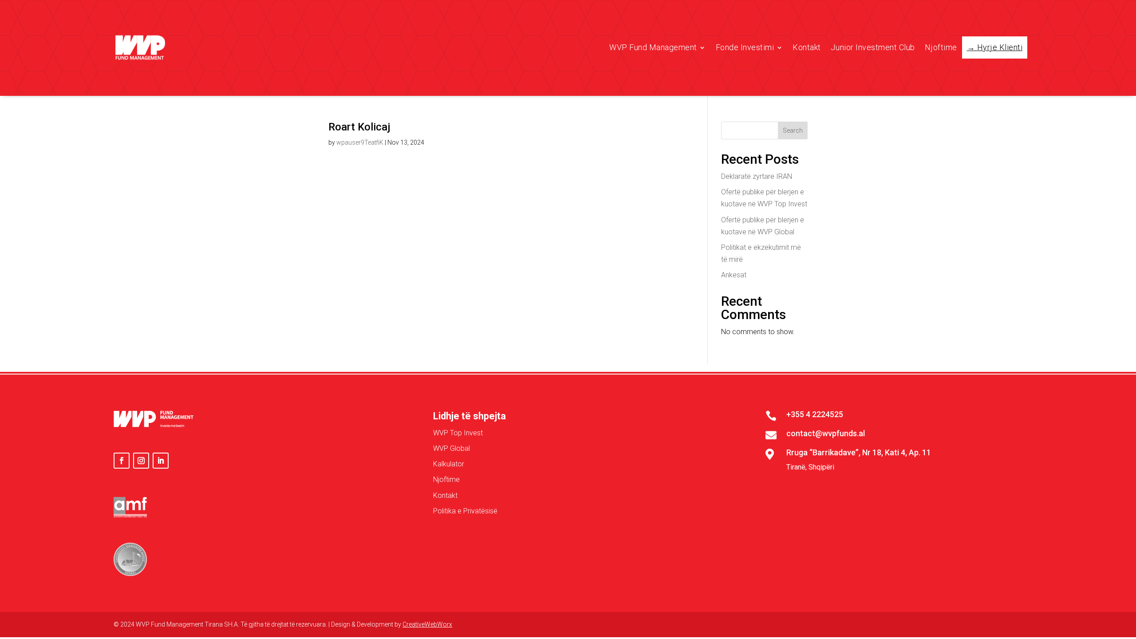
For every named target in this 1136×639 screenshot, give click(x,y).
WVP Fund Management (653, 47)
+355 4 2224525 (814, 414)
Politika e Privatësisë (465, 511)
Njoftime (941, 47)
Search (793, 130)
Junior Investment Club (873, 47)
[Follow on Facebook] (122, 461)
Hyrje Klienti (1000, 47)
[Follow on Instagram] (141, 461)
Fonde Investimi (745, 47)
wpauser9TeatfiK (359, 142)
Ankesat (733, 275)
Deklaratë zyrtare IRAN (756, 176)
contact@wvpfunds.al (825, 433)
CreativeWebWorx (427, 624)
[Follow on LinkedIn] (161, 461)
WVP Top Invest (458, 433)
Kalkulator (448, 464)
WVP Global (451, 448)
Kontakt (807, 47)
